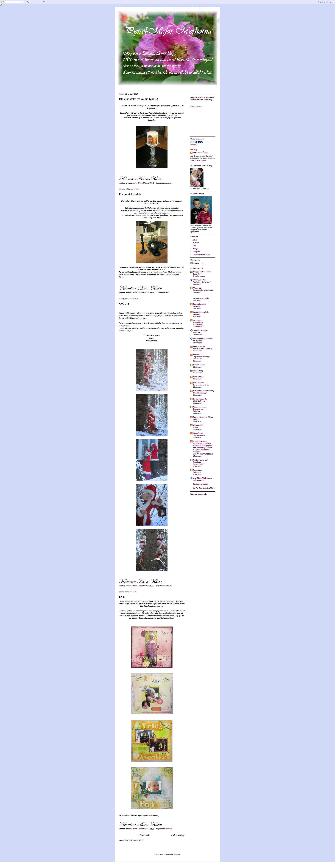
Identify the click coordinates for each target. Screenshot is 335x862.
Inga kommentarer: (164, 183)
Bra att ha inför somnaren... (203, 349)
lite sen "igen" (198, 464)
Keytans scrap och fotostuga (200, 461)
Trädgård (196, 252)
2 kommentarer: (162, 293)
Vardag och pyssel (200, 484)
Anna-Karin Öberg (200, 153)
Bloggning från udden (202, 272)
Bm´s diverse (198, 383)
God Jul (124, 303)
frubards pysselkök (201, 312)
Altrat (194, 240)
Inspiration (197, 470)
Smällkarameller (199, 435)
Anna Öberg (198, 371)
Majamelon (197, 288)
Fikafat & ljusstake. (131, 194)
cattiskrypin (198, 320)
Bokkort (196, 419)
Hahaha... (196, 411)
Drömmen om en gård (201, 298)
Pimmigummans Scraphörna (200, 408)
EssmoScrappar (199, 304)
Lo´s (122, 596)
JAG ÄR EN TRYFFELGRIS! (203, 454)
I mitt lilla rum (199, 347)
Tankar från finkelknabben (203, 488)
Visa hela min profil (198, 161)
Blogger (177, 854)
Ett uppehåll (197, 341)
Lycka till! (196, 306)
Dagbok (195, 243)
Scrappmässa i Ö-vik (201, 385)
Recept (195, 249)
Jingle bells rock (199, 401)
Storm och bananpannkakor (203, 290)
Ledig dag (196, 274)
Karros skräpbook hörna (203, 417)
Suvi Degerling (199, 365)
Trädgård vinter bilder (201, 254)
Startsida (145, 835)
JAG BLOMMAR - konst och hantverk (202, 479)
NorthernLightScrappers (203, 339)
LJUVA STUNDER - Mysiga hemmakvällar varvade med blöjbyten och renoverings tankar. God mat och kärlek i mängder (202, 446)
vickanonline (198, 425)
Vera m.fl (196, 355)
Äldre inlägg (178, 835)
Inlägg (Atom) (138, 840)
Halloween (197, 472)
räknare (193, 145)
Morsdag (196, 332)
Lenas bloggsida (200, 399)
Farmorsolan (198, 377)
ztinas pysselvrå (199, 280)
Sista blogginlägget (200, 393)
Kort (194, 246)
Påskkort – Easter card (201, 282)
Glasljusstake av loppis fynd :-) (138, 99)
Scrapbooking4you (200, 330)
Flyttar (195, 427)
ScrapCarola (198, 433)
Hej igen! (196, 314)
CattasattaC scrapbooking (203, 391)
